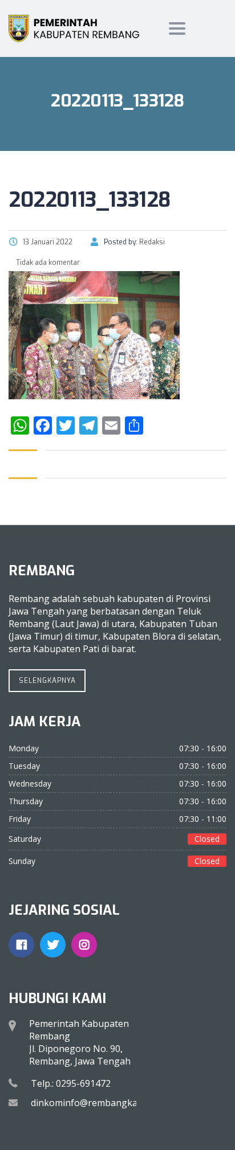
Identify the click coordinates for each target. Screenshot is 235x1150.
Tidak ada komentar (47, 262)
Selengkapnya (47, 680)
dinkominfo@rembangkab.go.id (98, 1102)
